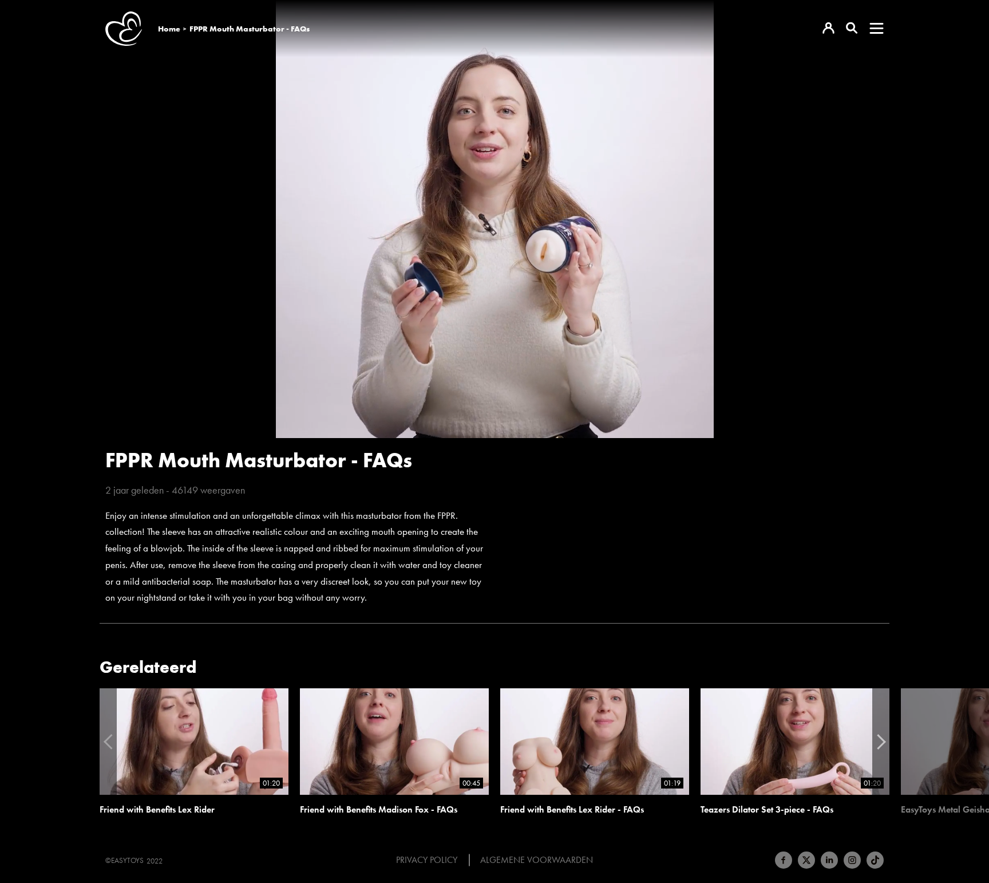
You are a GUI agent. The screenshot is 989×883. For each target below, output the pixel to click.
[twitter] (806, 860)
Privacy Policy (426, 860)
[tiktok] (875, 860)
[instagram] (852, 860)
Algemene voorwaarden (536, 860)
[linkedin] (829, 860)
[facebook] (783, 860)
